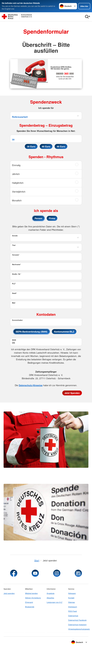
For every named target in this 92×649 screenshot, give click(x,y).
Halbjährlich (17, 182)
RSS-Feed (72, 611)
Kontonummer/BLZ (64, 331)
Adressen (72, 593)
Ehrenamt (29, 602)
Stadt (14, 293)
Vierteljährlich (18, 191)
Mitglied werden (31, 593)
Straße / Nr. (16, 274)
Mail (13, 303)
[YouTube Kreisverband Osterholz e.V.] (35, 573)
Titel (13, 245)
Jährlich (16, 174)
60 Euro (46, 146)
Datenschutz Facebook (77, 620)
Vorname (15, 255)
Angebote (50, 593)
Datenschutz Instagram (77, 624)
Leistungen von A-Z (54, 602)
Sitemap (71, 602)
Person (38, 218)
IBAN (14, 340)
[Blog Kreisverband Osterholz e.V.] (78, 573)
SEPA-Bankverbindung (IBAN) (31, 331)
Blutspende (29, 606)
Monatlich (17, 200)
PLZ (14, 283)
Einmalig (16, 165)
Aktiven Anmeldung (33, 598)
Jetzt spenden (9, 593)
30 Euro (31, 146)
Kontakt (71, 598)
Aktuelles (50, 598)
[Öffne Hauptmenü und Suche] (87, 16)
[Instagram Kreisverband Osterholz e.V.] (56, 573)
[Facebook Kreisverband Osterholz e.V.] (13, 573)
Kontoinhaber (17, 320)
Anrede (15, 235)
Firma (52, 218)
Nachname (16, 264)
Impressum (72, 606)
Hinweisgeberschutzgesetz (78, 629)
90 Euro (61, 146)
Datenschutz (73, 615)
